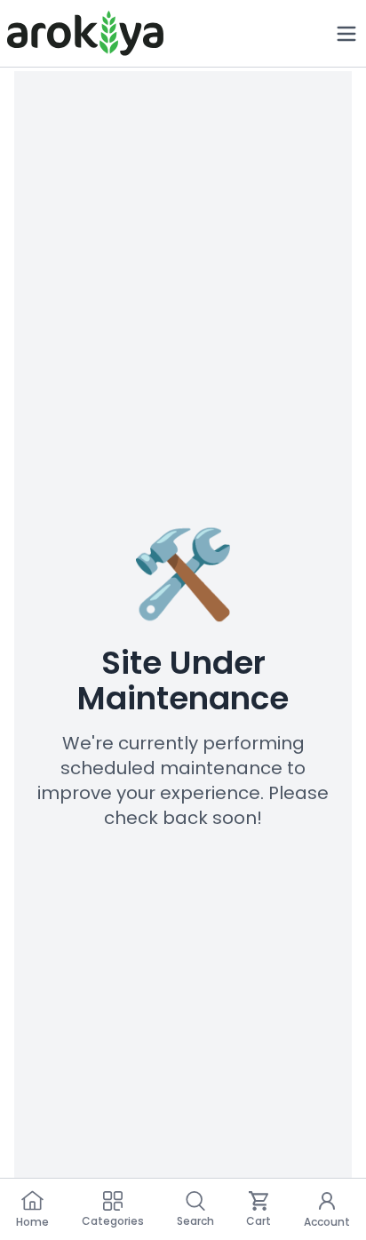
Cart (258, 1220)
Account (327, 1221)
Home (32, 1221)
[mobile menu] (346, 33)
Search (195, 1220)
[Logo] (85, 33)
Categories (113, 1220)
